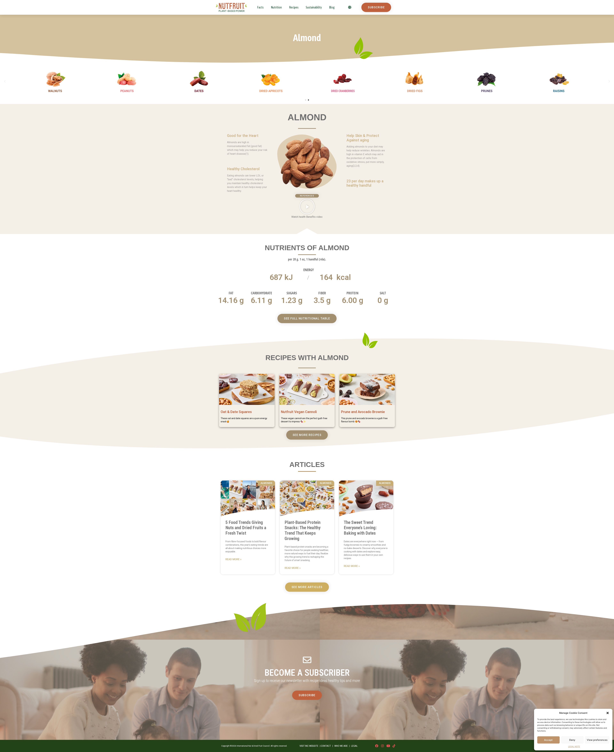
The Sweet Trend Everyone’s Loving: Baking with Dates (360, 528)
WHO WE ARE (341, 746)
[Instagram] (382, 746)
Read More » (233, 559)
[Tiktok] (394, 746)
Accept (548, 739)
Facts (260, 7)
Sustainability (314, 7)
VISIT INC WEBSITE (308, 746)
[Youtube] (388, 746)
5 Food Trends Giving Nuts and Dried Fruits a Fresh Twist (245, 528)
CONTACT (326, 746)
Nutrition (276, 7)
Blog (332, 7)
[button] (607, 713)
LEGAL (354, 746)
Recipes (293, 7)
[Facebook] (377, 746)
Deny (572, 739)
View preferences (597, 739)
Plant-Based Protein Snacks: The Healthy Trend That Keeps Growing (302, 530)
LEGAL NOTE (574, 746)
